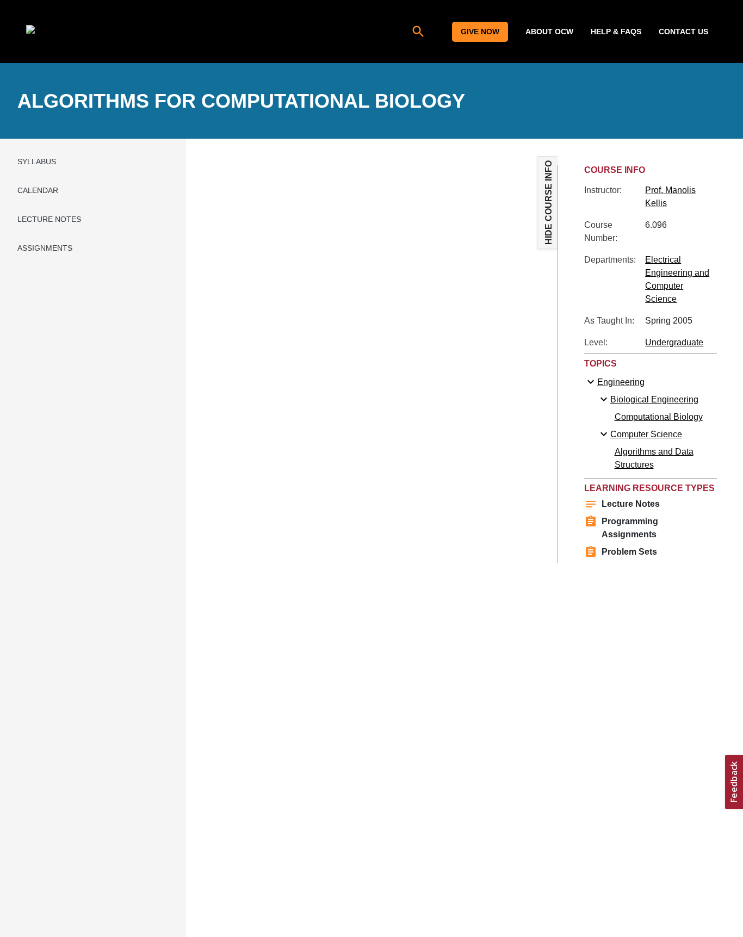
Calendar (37, 190)
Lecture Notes (49, 219)
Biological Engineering (654, 399)
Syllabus (36, 161)
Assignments (44, 248)
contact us (683, 31)
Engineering (621, 382)
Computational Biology (659, 416)
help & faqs (616, 31)
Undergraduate (674, 342)
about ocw (549, 31)
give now (480, 31)
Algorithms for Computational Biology (241, 101)
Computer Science (646, 434)
